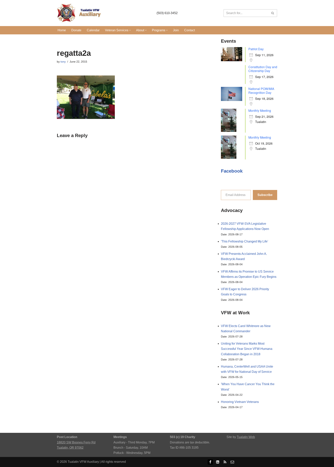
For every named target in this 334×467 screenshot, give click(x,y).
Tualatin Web (246, 437)
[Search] (272, 13)
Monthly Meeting (259, 110)
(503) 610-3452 (167, 13)
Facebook (232, 171)
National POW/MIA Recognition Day (261, 90)
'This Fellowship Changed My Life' (244, 241)
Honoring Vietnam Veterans (240, 401)
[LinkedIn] (217, 462)
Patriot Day (256, 49)
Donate (76, 30)
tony (63, 61)
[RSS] (225, 462)
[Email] (232, 462)
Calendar (93, 30)
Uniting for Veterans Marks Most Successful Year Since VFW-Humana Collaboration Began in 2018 (246, 349)
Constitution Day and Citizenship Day (262, 69)
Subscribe (265, 195)
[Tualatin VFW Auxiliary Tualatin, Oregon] (80, 13)
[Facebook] (210, 462)
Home (62, 30)
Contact (189, 30)
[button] (130, 30)
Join (176, 30)
